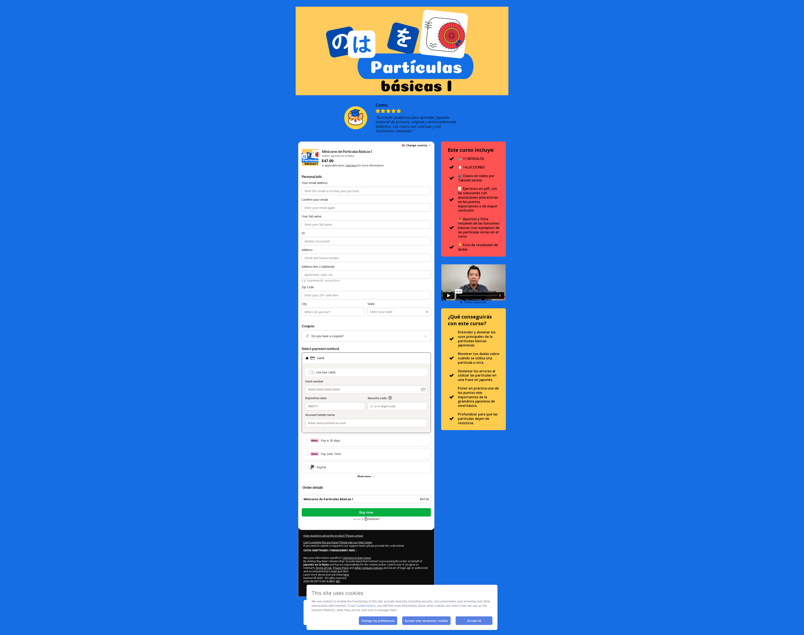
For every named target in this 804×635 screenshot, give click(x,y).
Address (307, 250)
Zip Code (308, 287)
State (371, 304)
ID (303, 233)
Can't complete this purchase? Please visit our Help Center (337, 542)
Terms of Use (323, 568)
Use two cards (326, 372)
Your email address (315, 183)
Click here (351, 165)
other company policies (369, 568)
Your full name (311, 216)
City (304, 304)
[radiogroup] (366, 412)
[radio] (307, 358)
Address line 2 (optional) (318, 267)
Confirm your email (315, 200)
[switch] (311, 372)
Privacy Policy (341, 568)
